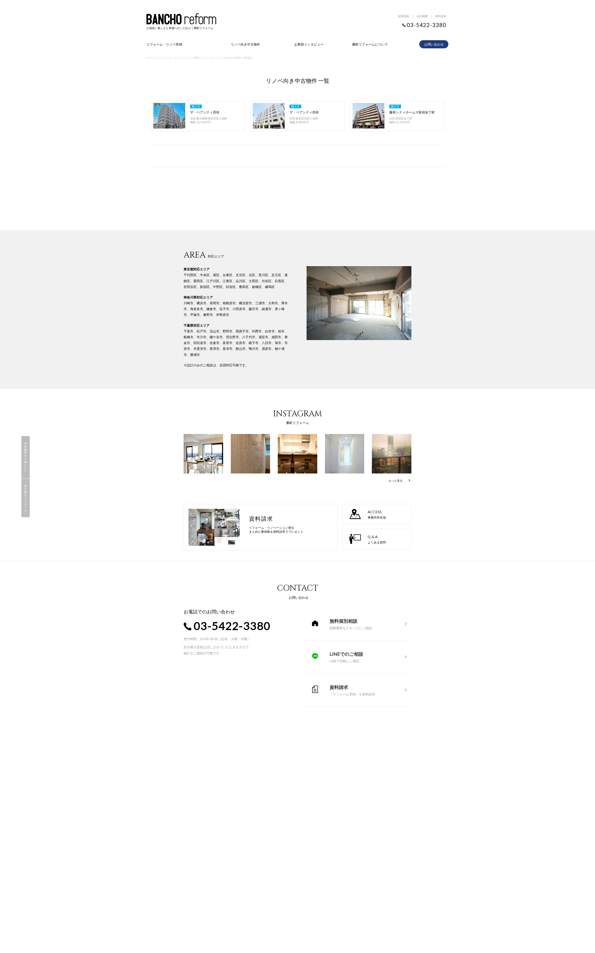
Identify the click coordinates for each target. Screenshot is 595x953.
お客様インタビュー (309, 44)
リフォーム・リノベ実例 (164, 44)
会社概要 (422, 16)
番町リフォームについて (370, 44)
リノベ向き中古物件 (245, 44)
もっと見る (396, 480)
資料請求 (440, 16)
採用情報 (403, 16)
